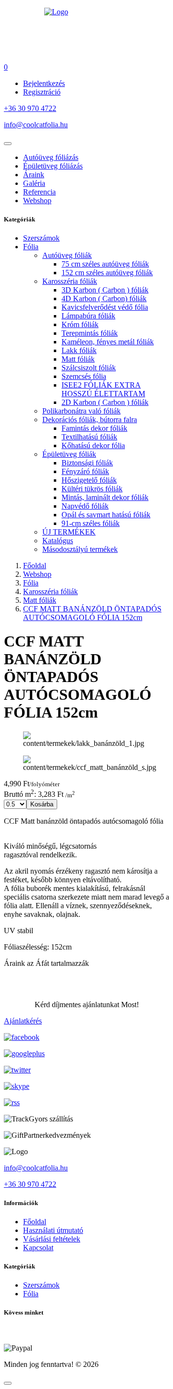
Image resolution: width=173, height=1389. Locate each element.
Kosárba (41, 804)
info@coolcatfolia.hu (36, 125)
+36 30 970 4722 (30, 108)
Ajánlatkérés (23, 1021)
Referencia (39, 192)
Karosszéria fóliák (50, 591)
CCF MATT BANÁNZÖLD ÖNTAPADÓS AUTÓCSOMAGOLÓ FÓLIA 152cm (92, 613)
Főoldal (34, 565)
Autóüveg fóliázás (50, 157)
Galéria (34, 183)
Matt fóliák (39, 600)
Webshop (37, 200)
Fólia (30, 583)
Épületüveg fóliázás (53, 166)
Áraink (33, 175)
